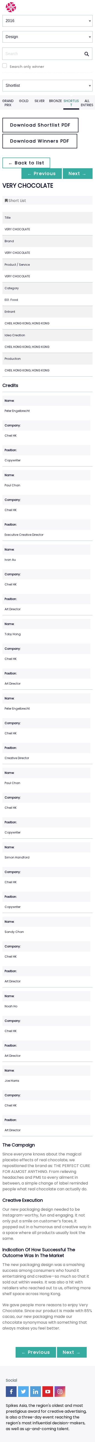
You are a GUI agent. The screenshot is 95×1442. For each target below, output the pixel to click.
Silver (40, 100)
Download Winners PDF (39, 141)
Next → (78, 173)
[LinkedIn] (35, 1391)
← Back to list (26, 163)
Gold (23, 100)
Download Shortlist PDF (40, 125)
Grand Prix (8, 102)
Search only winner (27, 66)
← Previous (41, 173)
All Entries (87, 102)
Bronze (55, 100)
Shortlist (71, 102)
